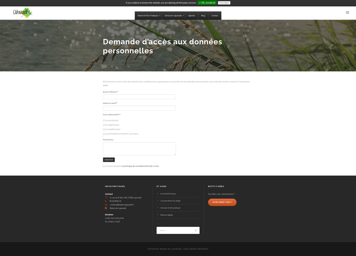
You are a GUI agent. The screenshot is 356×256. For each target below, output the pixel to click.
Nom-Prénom (110, 91)
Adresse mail (110, 103)
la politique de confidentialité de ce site (140, 166)
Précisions (108, 139)
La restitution (111, 120)
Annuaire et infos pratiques (170, 208)
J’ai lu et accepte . (132, 166)
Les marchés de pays (168, 194)
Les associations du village (170, 201)
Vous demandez (111, 114)
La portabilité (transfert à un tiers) (121, 133)
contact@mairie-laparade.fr (122, 204)
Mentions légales (166, 215)
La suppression (112, 124)
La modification (112, 129)
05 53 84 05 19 (115, 201)
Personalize (224, 3)
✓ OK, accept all (207, 3)
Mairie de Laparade (118, 208)
